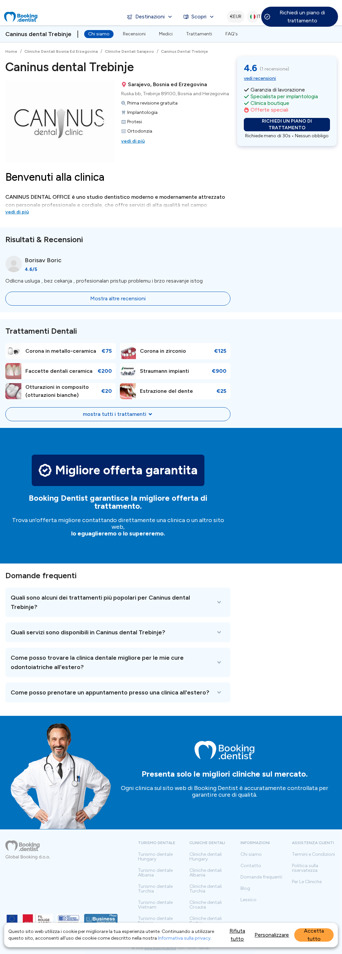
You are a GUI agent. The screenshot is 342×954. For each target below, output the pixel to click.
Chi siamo (99, 34)
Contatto (250, 865)
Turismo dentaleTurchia (155, 889)
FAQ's (231, 34)
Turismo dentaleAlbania (155, 873)
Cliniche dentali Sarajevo (129, 51)
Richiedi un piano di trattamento (302, 16)
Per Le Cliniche (307, 882)
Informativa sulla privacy (184, 938)
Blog (245, 888)
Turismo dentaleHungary (155, 856)
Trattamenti (199, 34)
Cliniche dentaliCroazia (205, 905)
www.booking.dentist (160, 948)
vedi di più (133, 141)
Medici (166, 34)
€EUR (235, 16)
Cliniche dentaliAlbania (205, 873)
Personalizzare (271, 935)
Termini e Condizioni (313, 854)
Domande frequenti (261, 877)
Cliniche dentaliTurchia (205, 889)
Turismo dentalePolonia (155, 921)
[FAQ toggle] (118, 602)
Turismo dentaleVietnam (155, 905)
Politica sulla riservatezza (305, 868)
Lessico (248, 900)
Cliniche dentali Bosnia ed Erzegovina (61, 51)
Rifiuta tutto (237, 935)
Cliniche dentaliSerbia (205, 921)
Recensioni (134, 34)
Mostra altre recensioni (118, 298)
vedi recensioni (260, 78)
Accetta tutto (314, 935)
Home (11, 51)
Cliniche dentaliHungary (205, 856)
